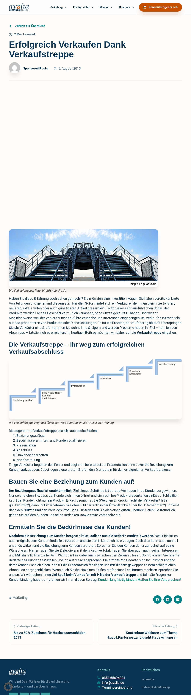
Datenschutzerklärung (156, 687)
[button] (157, 599)
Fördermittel (81, 7)
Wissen (104, 7)
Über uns (124, 7)
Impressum (148, 679)
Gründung (56, 7)
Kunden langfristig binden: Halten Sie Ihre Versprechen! (139, 579)
